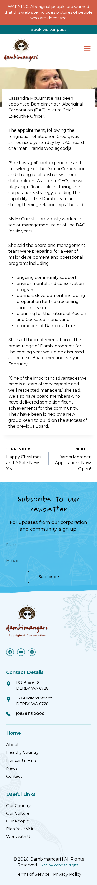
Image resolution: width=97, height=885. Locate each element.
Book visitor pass (48, 29)
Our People (17, 821)
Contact (14, 776)
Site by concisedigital (60, 865)
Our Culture (17, 813)
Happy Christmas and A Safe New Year (23, 459)
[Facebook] (10, 652)
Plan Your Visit (19, 828)
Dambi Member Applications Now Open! (73, 459)
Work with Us (19, 836)
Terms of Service (33, 874)
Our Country (18, 805)
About (12, 744)
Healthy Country (22, 752)
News (11, 768)
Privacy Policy (67, 874)
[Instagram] (32, 652)
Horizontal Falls (21, 760)
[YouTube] (21, 652)
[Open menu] (87, 48)
